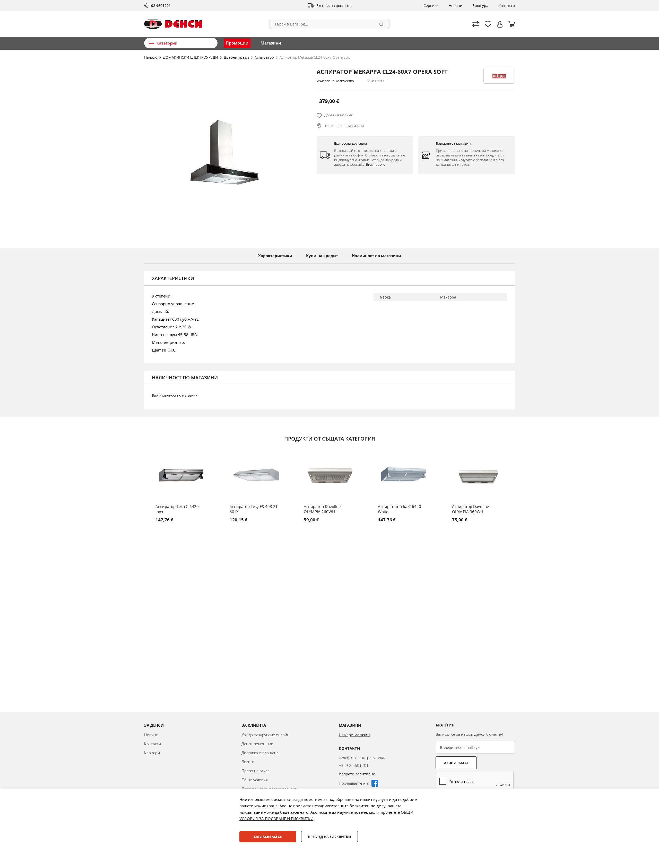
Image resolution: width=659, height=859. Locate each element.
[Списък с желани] (488, 24)
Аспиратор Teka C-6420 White (399, 509)
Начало (151, 57)
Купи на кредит (322, 255)
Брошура (480, 5)
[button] (499, 24)
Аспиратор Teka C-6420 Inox (177, 509)
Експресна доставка (334, 5)
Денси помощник (257, 743)
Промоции (237, 43)
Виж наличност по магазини (174, 395)
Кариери (152, 752)
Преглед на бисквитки (329, 836)
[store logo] (173, 24)
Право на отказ (255, 770)
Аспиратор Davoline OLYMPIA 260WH (322, 509)
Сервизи (431, 5)
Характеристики (275, 255)
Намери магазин (354, 734)
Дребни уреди (237, 57)
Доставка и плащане (260, 752)
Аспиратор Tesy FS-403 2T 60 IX (254, 509)
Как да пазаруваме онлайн (265, 734)
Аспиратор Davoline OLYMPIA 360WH (470, 509)
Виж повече (375, 164)
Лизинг (247, 761)
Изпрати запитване (357, 773)
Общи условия (254, 779)
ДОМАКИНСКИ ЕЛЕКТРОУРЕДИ (191, 57)
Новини (455, 5)
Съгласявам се (268, 836)
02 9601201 (161, 5)
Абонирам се (456, 762)
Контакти (506, 5)
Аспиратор (265, 57)
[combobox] (329, 24)
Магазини (271, 43)
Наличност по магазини (344, 125)
